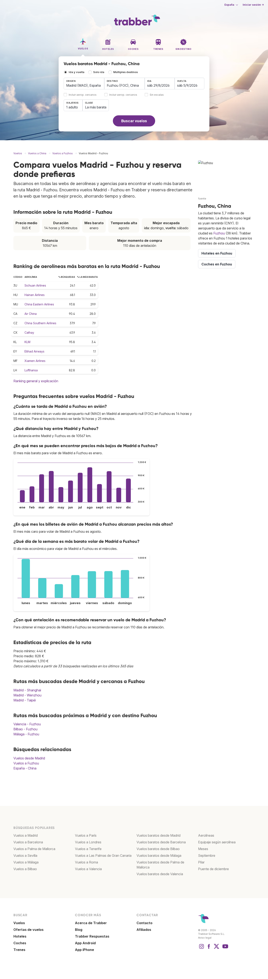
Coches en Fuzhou (216, 264)
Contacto (144, 923)
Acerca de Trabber (91, 923)
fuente (202, 198)
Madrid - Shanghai (27, 690)
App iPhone (84, 950)
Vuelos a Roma (86, 862)
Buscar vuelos (134, 121)
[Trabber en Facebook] (209, 948)
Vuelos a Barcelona (28, 842)
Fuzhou (219, 233)
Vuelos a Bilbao (25, 869)
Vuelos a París (86, 835)
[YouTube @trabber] (225, 948)
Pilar (201, 862)
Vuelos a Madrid (25, 835)
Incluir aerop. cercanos (83, 94)
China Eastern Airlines (39, 304)
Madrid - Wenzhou (27, 695)
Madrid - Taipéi (24, 700)
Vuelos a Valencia (88, 869)
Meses (203, 849)
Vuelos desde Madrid (29, 758)
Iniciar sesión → (253, 4)
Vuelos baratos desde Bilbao (158, 849)
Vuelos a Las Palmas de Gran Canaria (103, 855)
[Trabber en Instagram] (201, 948)
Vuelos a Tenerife (88, 849)
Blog (78, 930)
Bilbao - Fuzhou (25, 729)
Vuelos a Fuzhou (26, 763)
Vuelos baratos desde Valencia (160, 874)
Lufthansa (31, 370)
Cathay (29, 332)
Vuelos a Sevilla (25, 855)
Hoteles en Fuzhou (216, 253)
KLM (27, 342)
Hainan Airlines (34, 295)
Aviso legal (204, 937)
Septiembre (206, 855)
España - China (24, 768)
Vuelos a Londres (88, 842)
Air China (30, 313)
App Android (85, 943)
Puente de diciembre (213, 869)
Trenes (19, 950)
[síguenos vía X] (216, 948)
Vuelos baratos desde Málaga (159, 855)
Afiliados (144, 930)
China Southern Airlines (40, 323)
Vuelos (19, 923)
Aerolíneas (206, 835)
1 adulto (72, 107)
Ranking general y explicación (35, 381)
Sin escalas (157, 94)
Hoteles (19, 936)
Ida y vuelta (76, 72)
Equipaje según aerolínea (217, 842)
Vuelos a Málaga (26, 862)
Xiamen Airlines (34, 361)
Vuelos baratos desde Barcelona (161, 842)
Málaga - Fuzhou (26, 734)
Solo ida (98, 72)
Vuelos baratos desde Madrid (158, 835)
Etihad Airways (34, 351)
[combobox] (84, 83)
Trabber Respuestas (92, 936)
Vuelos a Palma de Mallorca (34, 849)
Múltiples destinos (125, 72)
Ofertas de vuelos (28, 930)
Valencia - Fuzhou (27, 724)
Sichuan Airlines (35, 285)
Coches (19, 943)
